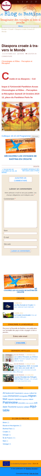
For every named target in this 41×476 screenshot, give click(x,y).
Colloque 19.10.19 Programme (16, 136)
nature (31, 399)
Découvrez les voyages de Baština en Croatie (20, 157)
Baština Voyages (31, 468)
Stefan (21, 54)
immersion (13, 396)
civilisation (26, 393)
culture (31, 393)
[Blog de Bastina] (20, 7)
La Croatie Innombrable (22, 315)
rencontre (21, 403)
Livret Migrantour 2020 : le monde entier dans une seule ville (26, 367)
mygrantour (25, 399)
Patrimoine (10, 402)
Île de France (19, 355)
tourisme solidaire (23, 407)
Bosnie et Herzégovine (11, 425)
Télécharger (35, 136)
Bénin (5, 422)
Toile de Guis (33, 473)
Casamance (18, 393)
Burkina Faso (7, 429)
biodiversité (10, 393)
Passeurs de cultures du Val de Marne (9, 171)
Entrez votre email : (20, 336)
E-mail (6, 237)
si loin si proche (29, 403)
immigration (23, 396)
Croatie (10, 29)
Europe (4, 29)
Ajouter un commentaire (20, 179)
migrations (18, 399)
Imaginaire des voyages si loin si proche (20, 21)
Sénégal (6, 444)
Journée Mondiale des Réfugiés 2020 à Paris (30, 170)
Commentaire (9, 199)
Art (4, 393)
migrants (11, 399)
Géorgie (5, 435)
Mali (4, 441)
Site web (7, 244)
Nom (6, 230)
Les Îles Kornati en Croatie (23, 305)
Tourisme (12, 407)
